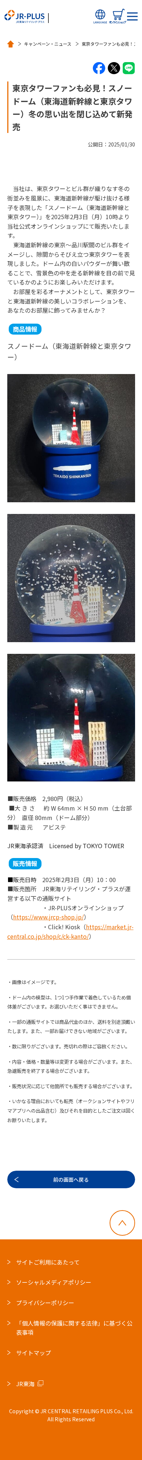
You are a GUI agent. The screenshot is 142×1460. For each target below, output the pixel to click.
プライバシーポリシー (45, 1302)
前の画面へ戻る (71, 1179)
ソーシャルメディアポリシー (53, 1282)
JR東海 (25, 1383)
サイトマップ (33, 1352)
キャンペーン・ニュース (47, 43)
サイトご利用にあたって (48, 1262)
